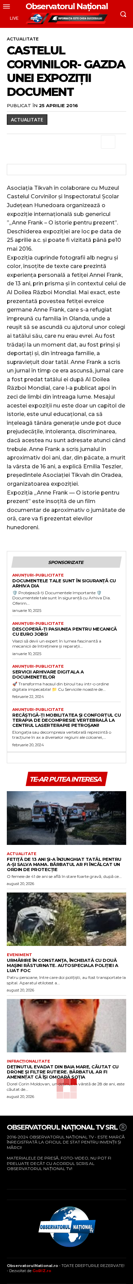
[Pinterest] (45, 142)
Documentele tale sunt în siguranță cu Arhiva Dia (64, 583)
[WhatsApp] (61, 142)
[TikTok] (28, 1178)
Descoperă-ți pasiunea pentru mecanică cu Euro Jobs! (64, 631)
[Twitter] (29, 142)
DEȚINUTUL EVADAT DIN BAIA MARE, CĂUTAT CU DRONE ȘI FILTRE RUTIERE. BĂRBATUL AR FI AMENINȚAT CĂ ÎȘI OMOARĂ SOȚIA (63, 1072)
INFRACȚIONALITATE (28, 1061)
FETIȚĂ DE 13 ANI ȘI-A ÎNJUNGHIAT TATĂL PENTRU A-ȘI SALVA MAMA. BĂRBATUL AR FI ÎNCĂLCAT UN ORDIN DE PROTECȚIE (64, 864)
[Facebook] (13, 142)
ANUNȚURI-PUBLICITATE (38, 575)
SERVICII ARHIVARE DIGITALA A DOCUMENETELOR (48, 674)
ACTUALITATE (23, 38)
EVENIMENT (19, 955)
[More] (108, 142)
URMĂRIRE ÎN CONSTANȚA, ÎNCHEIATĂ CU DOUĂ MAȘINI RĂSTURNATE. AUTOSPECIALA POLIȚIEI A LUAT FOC (62, 965)
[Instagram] (18, 1178)
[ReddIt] (92, 142)
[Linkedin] (76, 142)
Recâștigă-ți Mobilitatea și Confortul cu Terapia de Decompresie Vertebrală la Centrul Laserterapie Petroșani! (66, 720)
